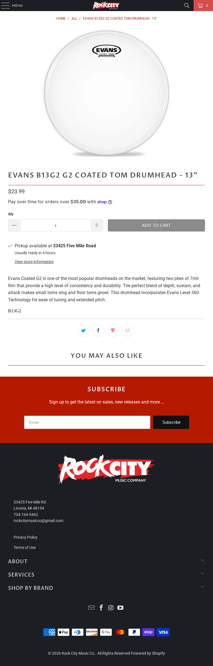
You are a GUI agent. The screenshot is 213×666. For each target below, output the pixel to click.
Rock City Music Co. (78, 653)
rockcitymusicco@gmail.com (38, 520)
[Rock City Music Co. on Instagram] (111, 608)
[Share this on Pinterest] (113, 331)
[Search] (187, 5)
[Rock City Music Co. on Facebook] (101, 608)
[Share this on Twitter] (84, 331)
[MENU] (3, 5)
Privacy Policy (25, 537)
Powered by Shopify (148, 653)
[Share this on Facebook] (98, 331)
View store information (34, 261)
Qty (11, 214)
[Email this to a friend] (128, 331)
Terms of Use (25, 547)
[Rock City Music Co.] (106, 5)
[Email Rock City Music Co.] (92, 608)
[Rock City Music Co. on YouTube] (120, 608)
